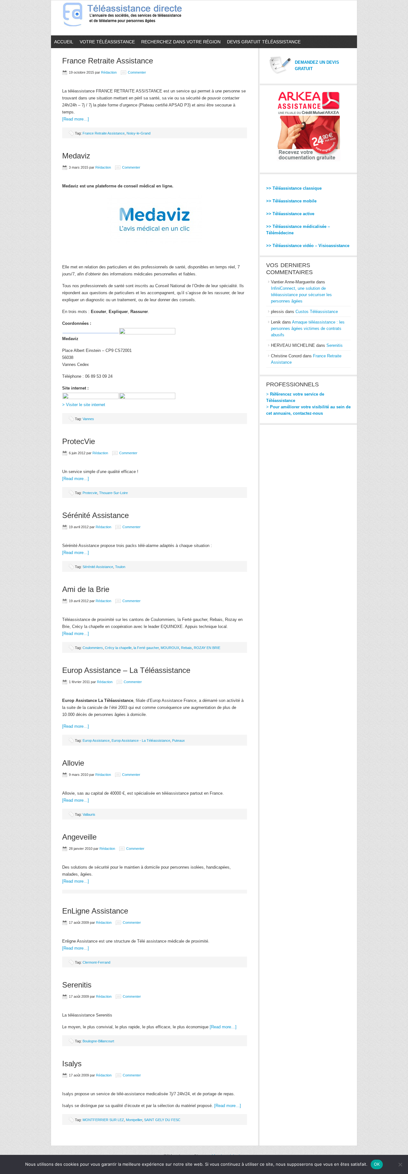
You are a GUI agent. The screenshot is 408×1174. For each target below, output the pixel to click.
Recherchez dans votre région (181, 41)
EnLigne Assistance (95, 911)
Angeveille (79, 837)
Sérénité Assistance (95, 515)
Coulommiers (93, 648)
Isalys (72, 1063)
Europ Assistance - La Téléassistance (141, 740)
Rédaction (109, 72)
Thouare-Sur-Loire (113, 493)
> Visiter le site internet (83, 404)
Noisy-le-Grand (138, 133)
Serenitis (76, 985)
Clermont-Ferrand (96, 962)
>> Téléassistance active (290, 213)
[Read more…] (75, 119)
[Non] (400, 1164)
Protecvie (90, 493)
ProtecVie (78, 441)
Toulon (120, 567)
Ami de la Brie (85, 589)
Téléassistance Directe (125, 17)
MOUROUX (170, 648)
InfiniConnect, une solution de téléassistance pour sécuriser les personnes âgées (301, 294)
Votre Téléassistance (107, 41)
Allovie (73, 763)
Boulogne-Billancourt (98, 1041)
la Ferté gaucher (146, 648)
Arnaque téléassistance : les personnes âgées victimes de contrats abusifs (308, 328)
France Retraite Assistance (107, 60)
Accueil (63, 41)
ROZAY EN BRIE (207, 648)
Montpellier (134, 1120)
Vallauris (89, 814)
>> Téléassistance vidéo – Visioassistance (307, 245)
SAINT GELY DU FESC (162, 1120)
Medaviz (76, 155)
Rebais (186, 648)
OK (377, 1164)
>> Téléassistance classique (294, 188)
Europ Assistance (96, 740)
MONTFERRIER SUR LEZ (103, 1120)
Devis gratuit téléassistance (264, 41)
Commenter (137, 72)
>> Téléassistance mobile (291, 201)
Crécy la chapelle (118, 648)
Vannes (88, 419)
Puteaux (178, 740)
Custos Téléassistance (316, 311)
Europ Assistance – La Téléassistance (126, 670)
